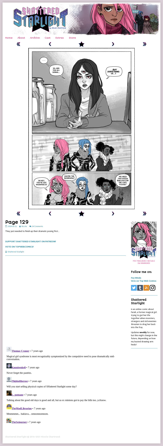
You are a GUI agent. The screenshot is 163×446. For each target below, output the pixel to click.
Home (8, 38)
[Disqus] (65, 301)
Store (72, 38)
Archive (35, 38)
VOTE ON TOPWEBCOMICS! (19, 246)
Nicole (24, 226)
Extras (60, 38)
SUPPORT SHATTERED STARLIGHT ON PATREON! (30, 241)
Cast (47, 38)
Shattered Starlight (16, 252)
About (21, 38)
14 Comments (37, 226)
